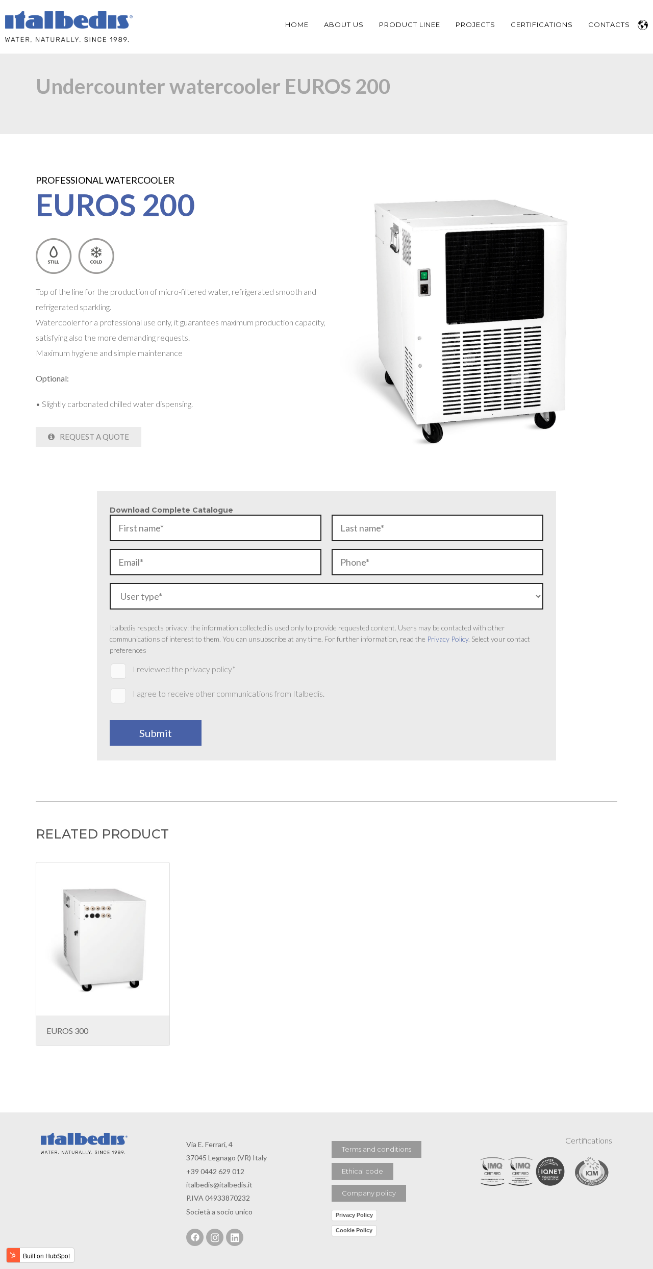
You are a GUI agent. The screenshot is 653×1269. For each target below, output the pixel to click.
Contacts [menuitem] (609, 24)
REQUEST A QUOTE (93, 436)
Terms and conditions (376, 1149)
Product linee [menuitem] (409, 24)
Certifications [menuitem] (542, 24)
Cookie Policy (354, 1230)
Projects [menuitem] (475, 24)
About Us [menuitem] (344, 24)
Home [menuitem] (297, 24)
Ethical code (362, 1171)
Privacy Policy (447, 638)
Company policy (369, 1193)
